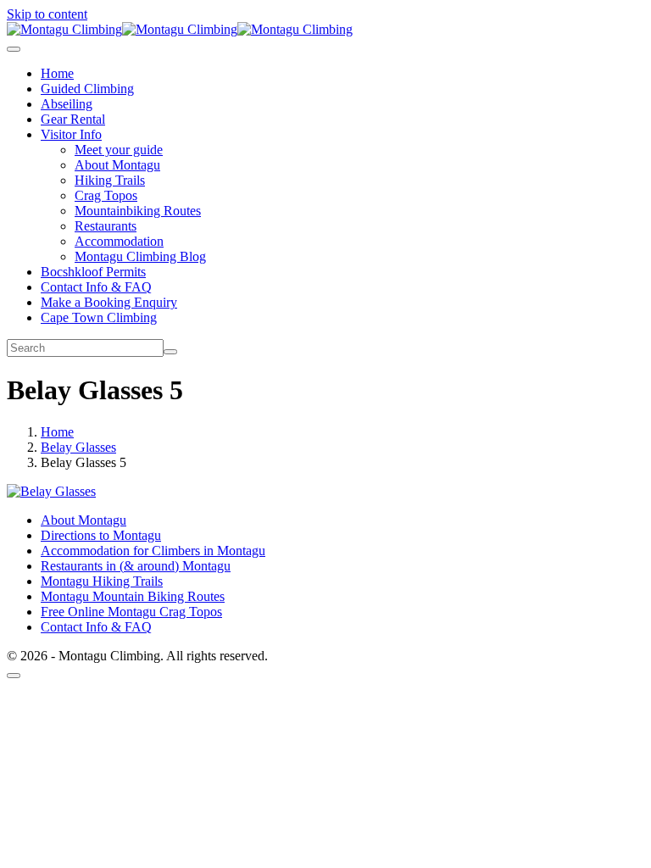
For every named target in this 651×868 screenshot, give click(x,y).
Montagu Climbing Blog (140, 256)
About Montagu (117, 165)
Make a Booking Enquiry (109, 302)
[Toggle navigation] (13, 49)
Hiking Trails (110, 180)
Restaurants (105, 226)
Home (57, 73)
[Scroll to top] (13, 675)
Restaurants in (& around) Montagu (136, 566)
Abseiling (66, 104)
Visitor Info (71, 134)
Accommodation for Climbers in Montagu (153, 550)
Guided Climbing (87, 88)
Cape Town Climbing (99, 317)
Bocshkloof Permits (93, 271)
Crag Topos (106, 195)
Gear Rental (73, 119)
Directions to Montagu (101, 535)
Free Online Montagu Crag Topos (131, 611)
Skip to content (47, 14)
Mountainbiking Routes (138, 210)
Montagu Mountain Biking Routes (133, 596)
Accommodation (119, 241)
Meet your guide (119, 149)
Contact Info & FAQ (96, 287)
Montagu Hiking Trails (102, 581)
